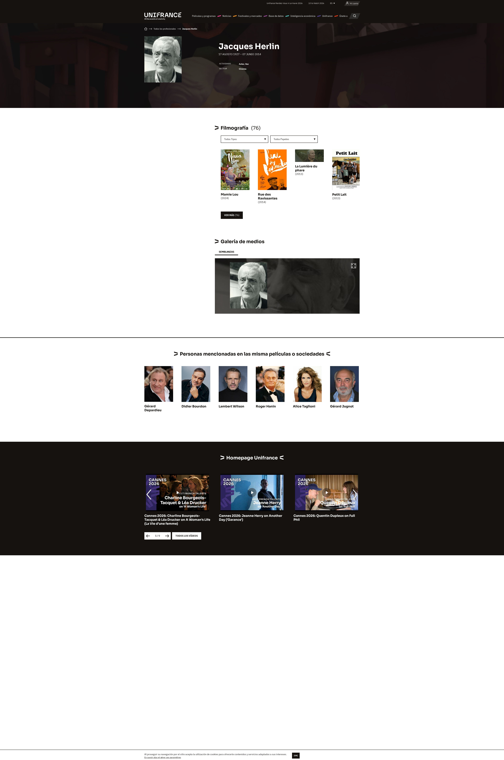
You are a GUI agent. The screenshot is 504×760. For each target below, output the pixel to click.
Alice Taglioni (304, 406)
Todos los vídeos (186, 535)
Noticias (226, 15)
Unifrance (327, 15)
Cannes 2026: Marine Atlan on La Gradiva (326, 516)
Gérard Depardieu (152, 408)
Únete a (343, 15)
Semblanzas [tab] (226, 251)
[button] (353, 266)
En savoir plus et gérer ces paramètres (162, 757)
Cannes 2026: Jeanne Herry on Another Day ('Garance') (176, 518)
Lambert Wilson (231, 406)
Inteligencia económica (302, 15)
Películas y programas (204, 15)
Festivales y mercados (250, 15)
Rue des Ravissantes (267, 196)
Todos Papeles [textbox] (281, 139)
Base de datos (276, 15)
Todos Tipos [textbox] (230, 139)
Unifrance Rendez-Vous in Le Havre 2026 (285, 3)
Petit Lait (339, 195)
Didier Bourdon (194, 406)
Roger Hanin (266, 406)
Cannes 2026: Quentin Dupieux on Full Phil (249, 518)
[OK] (296, 755)
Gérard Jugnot (342, 406)
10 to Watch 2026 (316, 3)
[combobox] (244, 139)
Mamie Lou (229, 194)
